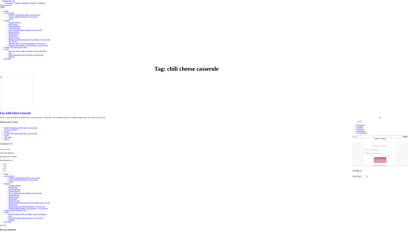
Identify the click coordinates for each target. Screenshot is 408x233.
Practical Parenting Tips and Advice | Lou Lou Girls (25, 55)
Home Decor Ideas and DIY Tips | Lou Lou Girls (20, 128)
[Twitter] (16, 3)
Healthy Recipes (14, 38)
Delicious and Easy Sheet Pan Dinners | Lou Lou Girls (26, 43)
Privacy (384, 165)
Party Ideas (8, 137)
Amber (10, 19)
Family (6, 49)
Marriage (11, 57)
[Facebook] (8, 3)
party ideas (7, 59)
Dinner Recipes (13, 34)
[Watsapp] (41, 3)
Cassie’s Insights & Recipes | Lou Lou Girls (23, 17)
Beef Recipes (12, 24)
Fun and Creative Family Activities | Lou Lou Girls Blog (27, 51)
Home (6, 11)
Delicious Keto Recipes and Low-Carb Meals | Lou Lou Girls (29, 40)
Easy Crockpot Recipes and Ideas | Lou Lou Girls (25, 30)
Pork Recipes (12, 41)
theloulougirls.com (8, 1)
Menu (2, 7)
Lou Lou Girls (9, 13)
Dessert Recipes (13, 32)
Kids (10, 53)
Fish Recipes (12, 36)
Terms (379, 165)
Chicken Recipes (14, 28)
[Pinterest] (25, 3)
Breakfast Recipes (14, 26)
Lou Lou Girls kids (10, 130)
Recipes (7, 20)
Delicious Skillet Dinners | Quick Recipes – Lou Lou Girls (28, 45)
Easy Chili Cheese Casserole (15, 112)
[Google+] (33, 3)
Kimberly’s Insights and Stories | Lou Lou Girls (24, 15)
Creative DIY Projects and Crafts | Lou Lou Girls (20, 133)
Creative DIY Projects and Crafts (15, 47)
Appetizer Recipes (14, 22)
